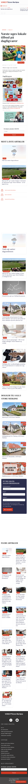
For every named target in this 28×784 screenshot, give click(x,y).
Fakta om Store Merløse (6, 749)
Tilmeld (14, 135)
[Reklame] (14, 117)
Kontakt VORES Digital (6, 733)
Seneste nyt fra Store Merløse (7, 743)
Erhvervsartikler (4, 751)
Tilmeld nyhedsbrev (21, 781)
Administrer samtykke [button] (6, 735)
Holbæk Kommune (5, 753)
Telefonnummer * (7, 486)
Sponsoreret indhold (5, 759)
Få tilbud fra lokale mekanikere (8, 757)
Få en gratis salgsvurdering (7, 755)
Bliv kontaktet (8, 509)
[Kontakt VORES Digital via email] (17, 720)
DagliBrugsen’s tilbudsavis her (17, 103)
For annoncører (4, 729)
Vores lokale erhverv (5, 745)
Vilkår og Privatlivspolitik (7, 731)
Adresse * (5, 497)
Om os (2, 727)
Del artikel (20, 62)
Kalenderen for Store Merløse (7, 747)
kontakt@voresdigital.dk (14, 108)
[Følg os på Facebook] (10, 720)
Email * (4, 492)
